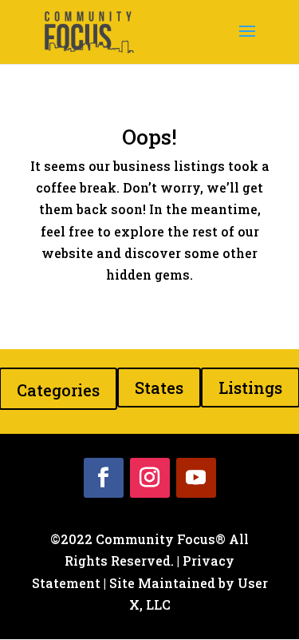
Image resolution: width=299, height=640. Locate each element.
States (159, 387)
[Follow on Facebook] (104, 478)
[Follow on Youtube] (196, 478)
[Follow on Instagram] (150, 478)
